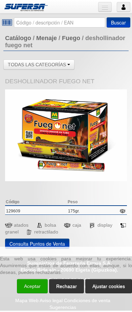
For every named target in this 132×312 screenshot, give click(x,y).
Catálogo (18, 38)
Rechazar (66, 286)
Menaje (46, 38)
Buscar (118, 22)
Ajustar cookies (51, 240)
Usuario (123, 7)
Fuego (71, 38)
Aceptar (32, 286)
